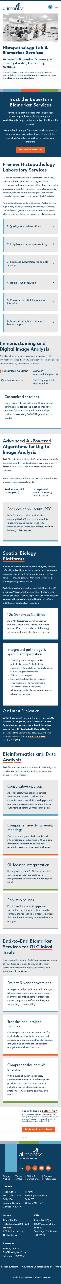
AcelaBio (8, 120)
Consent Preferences (50, 1177)
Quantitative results (12, 380)
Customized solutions (15, 371)
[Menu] (56, 7)
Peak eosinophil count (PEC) (14, 491)
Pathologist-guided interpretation (43, 382)
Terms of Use (18, 1177)
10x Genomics (20, 621)
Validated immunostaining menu (45, 373)
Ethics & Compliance (33, 1177)
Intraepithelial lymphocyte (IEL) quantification (42, 492)
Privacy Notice (6, 1177)
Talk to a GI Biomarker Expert (38, 1129)
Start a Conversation (30, 150)
